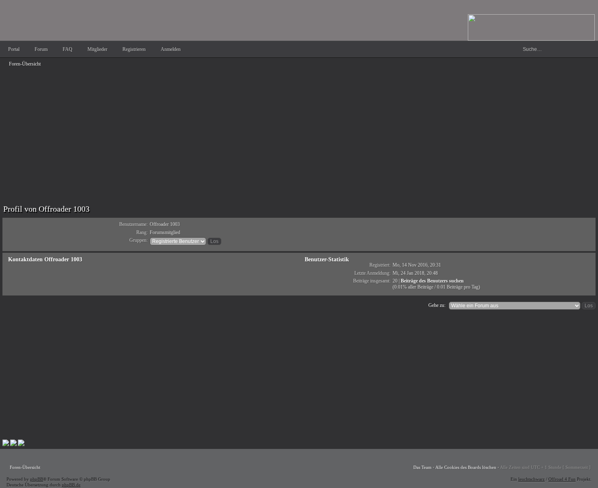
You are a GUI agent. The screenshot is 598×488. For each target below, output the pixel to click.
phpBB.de (71, 484)
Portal (14, 49)
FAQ (67, 49)
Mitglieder (97, 49)
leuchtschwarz (531, 479)
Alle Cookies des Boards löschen (465, 467)
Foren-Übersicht (25, 64)
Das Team (422, 467)
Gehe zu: (436, 305)
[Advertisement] (246, 127)
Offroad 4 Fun (562, 479)
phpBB (36, 479)
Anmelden (171, 49)
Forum (41, 49)
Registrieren (134, 49)
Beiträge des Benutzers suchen (432, 281)
